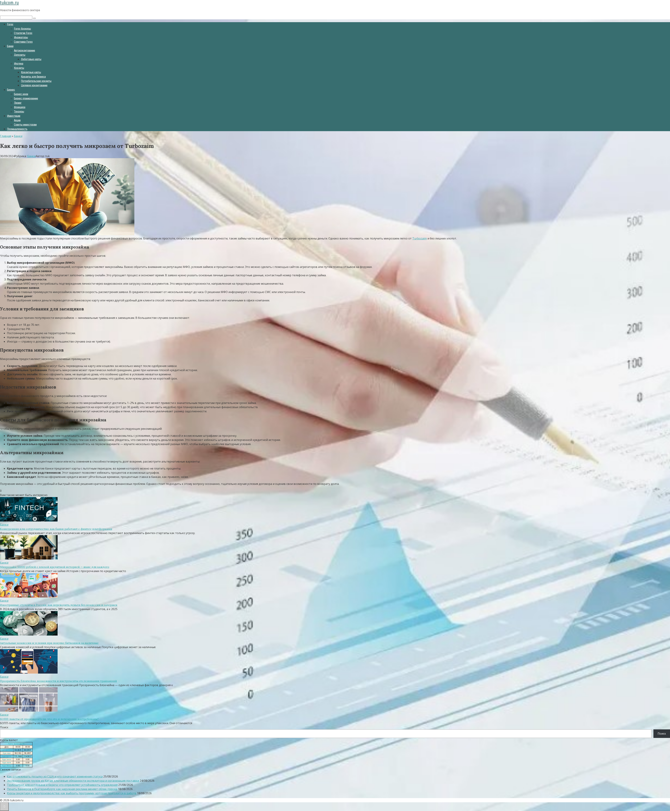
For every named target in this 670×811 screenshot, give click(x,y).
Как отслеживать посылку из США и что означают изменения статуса (55, 776)
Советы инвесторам (25, 124)
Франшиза (19, 107)
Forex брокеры (22, 28)
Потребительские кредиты (36, 81)
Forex (10, 24)
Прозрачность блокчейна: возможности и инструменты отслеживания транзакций (58, 681)
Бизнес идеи (21, 94)
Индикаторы (21, 37)
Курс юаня (6, 762)
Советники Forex (23, 41)
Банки (10, 46)
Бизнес (11, 89)
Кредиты (19, 68)
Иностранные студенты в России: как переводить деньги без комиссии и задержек (58, 605)
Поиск (4, 727)
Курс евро (7, 753)
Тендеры (19, 111)
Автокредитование (24, 50)
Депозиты (19, 55)
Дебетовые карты (31, 59)
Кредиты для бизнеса (33, 76)
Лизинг (18, 102)
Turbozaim (419, 238)
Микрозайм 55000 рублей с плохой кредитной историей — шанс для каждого (54, 567)
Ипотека (18, 63)
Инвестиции (13, 116)
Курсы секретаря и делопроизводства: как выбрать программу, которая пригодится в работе (71, 793)
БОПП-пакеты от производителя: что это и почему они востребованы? (49, 719)
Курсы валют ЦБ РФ (16, 743)
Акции (17, 120)
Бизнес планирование (26, 98)
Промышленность (17, 129)
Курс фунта (6, 756)
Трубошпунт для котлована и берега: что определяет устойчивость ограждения (62, 785)
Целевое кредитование (34, 85)
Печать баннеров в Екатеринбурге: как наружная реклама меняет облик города (62, 789)
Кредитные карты (31, 72)
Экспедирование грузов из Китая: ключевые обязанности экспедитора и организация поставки (73, 781)
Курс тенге (6, 759)
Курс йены (6, 765)
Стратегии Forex (23, 33)
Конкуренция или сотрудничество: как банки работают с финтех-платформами (56, 529)
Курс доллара (6, 750)
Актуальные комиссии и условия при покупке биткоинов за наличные (49, 643)
